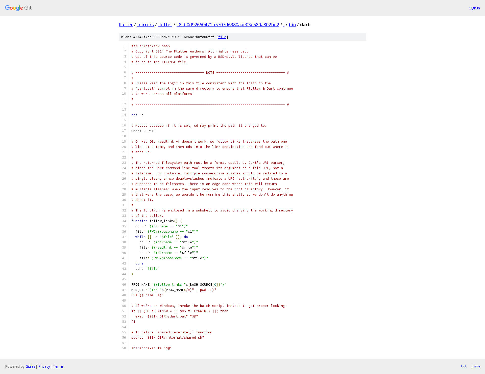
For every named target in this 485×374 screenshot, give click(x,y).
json (476, 366)
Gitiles (30, 366)
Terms (58, 366)
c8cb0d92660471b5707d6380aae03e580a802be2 (228, 24)
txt (464, 366)
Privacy (44, 366)
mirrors (145, 24)
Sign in (474, 8)
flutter (126, 24)
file (222, 37)
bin (292, 24)
